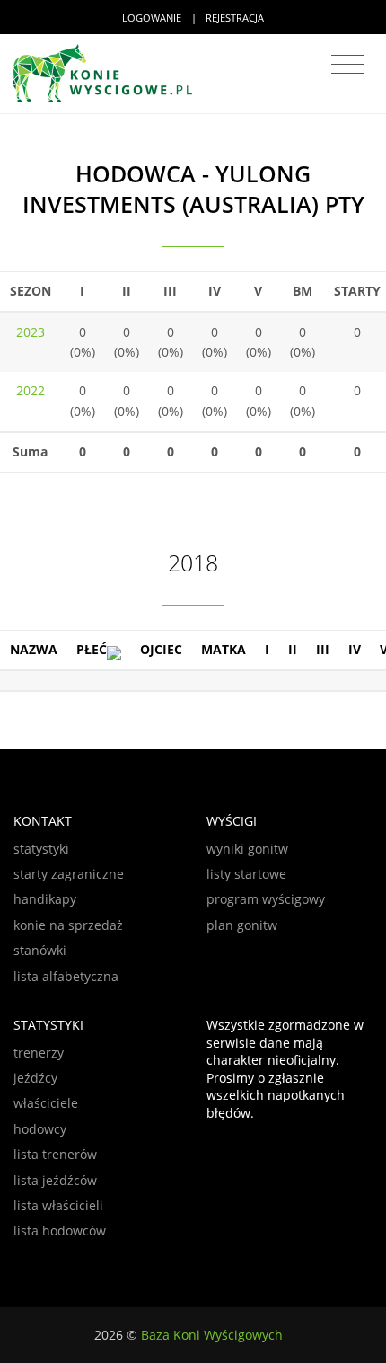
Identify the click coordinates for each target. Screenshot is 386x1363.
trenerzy (38, 1052)
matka (223, 649)
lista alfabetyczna (65, 976)
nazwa (33, 649)
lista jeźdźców (55, 1180)
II (292, 649)
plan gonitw (241, 925)
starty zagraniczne (68, 873)
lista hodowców (59, 1230)
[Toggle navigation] (347, 64)
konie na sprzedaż (68, 925)
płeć (91, 649)
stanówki (39, 950)
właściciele (45, 1102)
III (322, 649)
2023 (30, 332)
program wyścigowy (265, 898)
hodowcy (39, 1128)
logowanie (151, 17)
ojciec (161, 649)
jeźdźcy (35, 1077)
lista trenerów (55, 1154)
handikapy (44, 898)
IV (354, 649)
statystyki (41, 848)
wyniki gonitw (247, 848)
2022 (30, 390)
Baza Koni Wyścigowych (212, 1334)
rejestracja (235, 17)
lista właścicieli (58, 1205)
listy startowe (246, 873)
